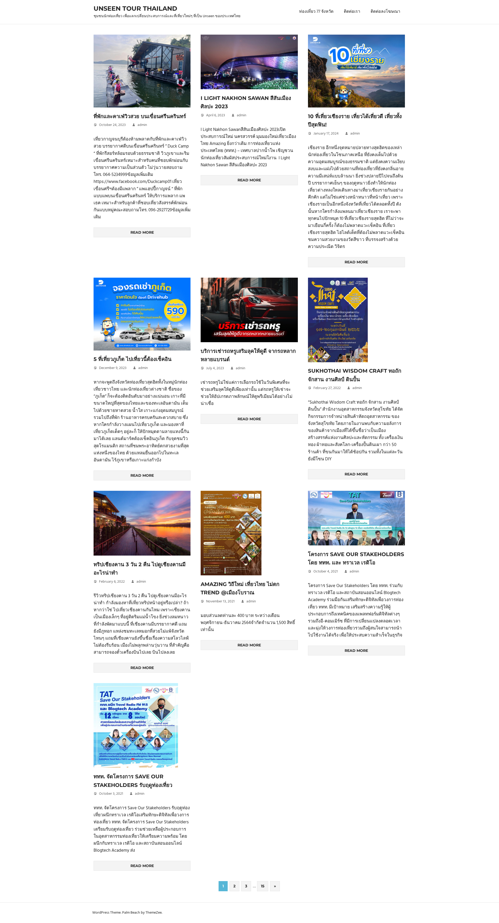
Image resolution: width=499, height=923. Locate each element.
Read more (142, 232)
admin (142, 125)
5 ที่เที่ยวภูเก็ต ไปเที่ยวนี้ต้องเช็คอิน (133, 359)
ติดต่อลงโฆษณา (385, 11)
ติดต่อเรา (352, 11)
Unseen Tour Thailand (135, 8)
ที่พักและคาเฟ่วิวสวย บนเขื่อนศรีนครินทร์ (140, 116)
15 (262, 886)
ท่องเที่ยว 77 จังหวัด (316, 11)
